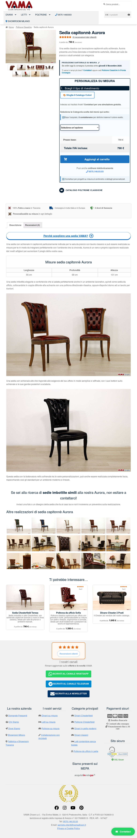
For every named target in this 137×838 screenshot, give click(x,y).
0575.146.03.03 (96, 171)
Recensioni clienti (69, 653)
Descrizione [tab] (15, 225)
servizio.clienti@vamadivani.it (72, 824)
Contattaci (87, 70)
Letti (24, 14)
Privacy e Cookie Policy (68, 828)
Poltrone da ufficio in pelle (86, 751)
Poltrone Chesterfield (84, 721)
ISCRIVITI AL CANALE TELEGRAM (71, 683)
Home (11, 27)
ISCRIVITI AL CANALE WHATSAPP (70, 673)
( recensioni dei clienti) (84, 37)
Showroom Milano (18, 21)
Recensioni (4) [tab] (32, 225)
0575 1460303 (64, 14)
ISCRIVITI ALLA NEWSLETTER (71, 693)
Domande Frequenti (17, 715)
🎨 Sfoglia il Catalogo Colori (77, 95)
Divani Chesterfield (83, 715)
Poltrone (41, 14)
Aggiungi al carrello (97, 159)
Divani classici (81, 735)
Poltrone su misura (50, 728)
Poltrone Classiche (24, 27)
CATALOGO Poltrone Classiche (84, 190)
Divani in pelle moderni (85, 728)
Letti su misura (48, 721)
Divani (9, 14)
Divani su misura (50, 715)
